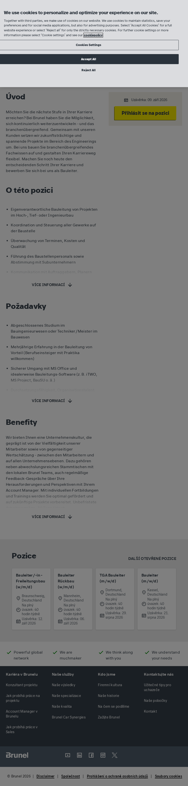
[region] (94, 43)
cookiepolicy (93, 35)
